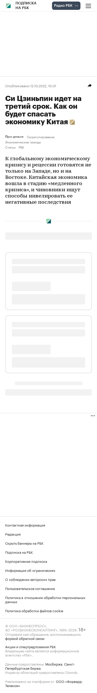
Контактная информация (25, 524)
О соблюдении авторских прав (30, 579)
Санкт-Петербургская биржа (40, 665)
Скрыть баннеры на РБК (24, 542)
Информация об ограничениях (30, 570)
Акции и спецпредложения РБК (30, 646)
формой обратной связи (24, 638)
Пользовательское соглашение (30, 588)
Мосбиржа (53, 663)
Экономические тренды (23, 141)
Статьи (10, 147)
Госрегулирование (41, 136)
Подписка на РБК (19, 552)
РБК (21, 147)
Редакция (13, 533)
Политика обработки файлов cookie (34, 610)
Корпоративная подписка (26, 561)
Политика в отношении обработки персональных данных (45, 599)
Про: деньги (15, 136)
